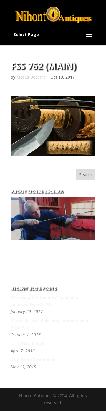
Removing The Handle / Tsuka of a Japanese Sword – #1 (44, 301)
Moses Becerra (31, 77)
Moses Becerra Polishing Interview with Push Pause (49, 324)
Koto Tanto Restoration (33, 360)
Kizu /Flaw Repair (28, 344)
